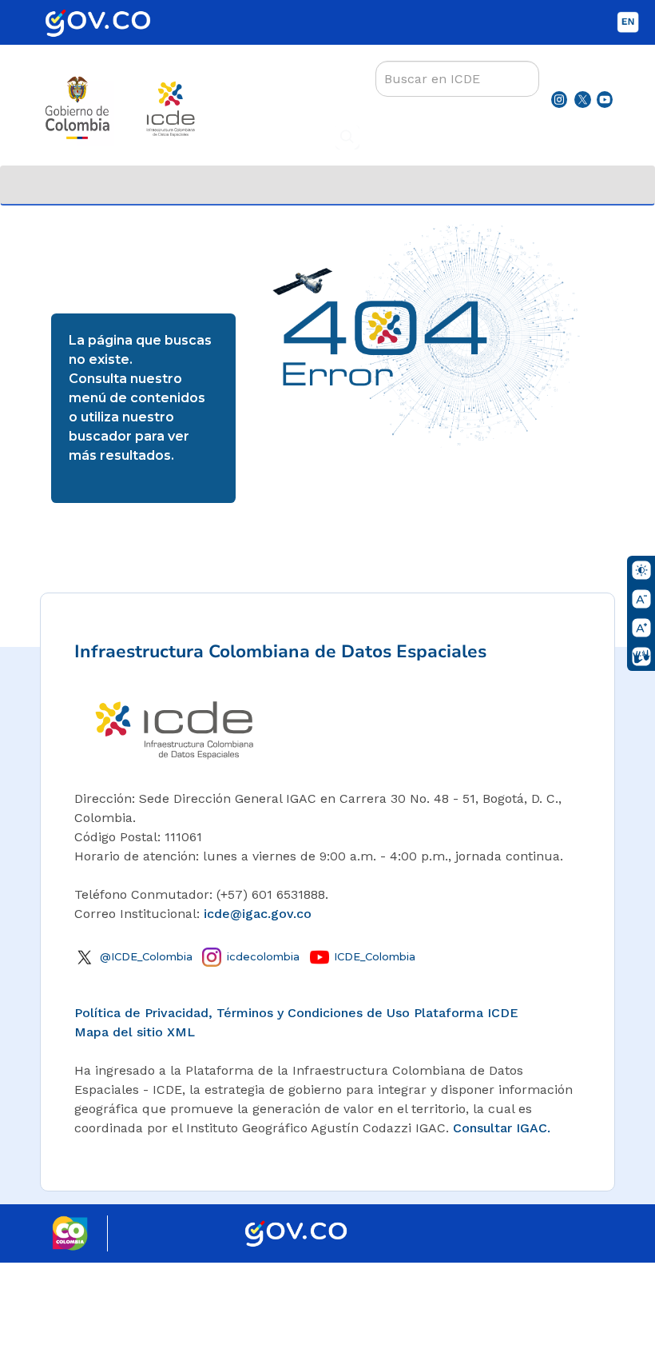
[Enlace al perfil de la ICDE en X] (582, 98)
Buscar (347, 138)
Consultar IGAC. (501, 1127)
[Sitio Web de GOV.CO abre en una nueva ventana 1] (108, 31)
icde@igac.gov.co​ (258, 913)
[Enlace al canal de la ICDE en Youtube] (605, 98)
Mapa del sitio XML (134, 1032)
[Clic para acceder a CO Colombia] (80, 1231)
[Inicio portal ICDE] (174, 726)
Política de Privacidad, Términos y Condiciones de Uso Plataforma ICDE (296, 1012)
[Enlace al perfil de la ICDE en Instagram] (559, 98)
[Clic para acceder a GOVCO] (296, 1230)
